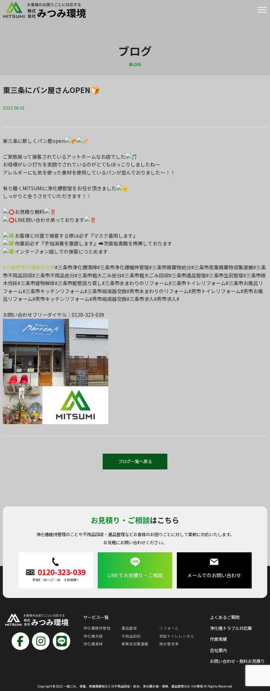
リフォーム (169, 628)
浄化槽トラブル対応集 (231, 628)
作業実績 (218, 639)
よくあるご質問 (224, 617)
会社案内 (218, 650)
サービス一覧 (96, 617)
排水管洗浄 (169, 643)
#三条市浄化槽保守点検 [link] (29, 267)
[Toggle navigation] (262, 11)
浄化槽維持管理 (96, 628)
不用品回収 (131, 636)
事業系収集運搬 (134, 643)
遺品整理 (129, 628)
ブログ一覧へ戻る (135, 461)
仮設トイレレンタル (176, 636)
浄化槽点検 (93, 636)
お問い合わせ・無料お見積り (237, 661)
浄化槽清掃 (93, 643)
